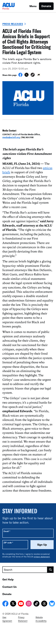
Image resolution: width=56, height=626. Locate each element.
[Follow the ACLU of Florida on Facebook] (5, 604)
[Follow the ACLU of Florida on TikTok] (36, 604)
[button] (33, 75)
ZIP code (8, 542)
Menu (33, 6)
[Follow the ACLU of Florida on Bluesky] (52, 604)
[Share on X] (26, 75)
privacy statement (42, 556)
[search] (50, 569)
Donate (46, 6)
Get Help (8, 579)
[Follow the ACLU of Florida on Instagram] (29, 604)
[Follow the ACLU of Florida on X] (13, 604)
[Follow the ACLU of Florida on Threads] (44, 604)
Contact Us (9, 586)
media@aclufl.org (11, 137)
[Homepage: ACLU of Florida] (12, 6)
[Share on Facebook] (20, 75)
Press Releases (12, 23)
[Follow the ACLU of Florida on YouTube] (21, 604)
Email (7, 531)
